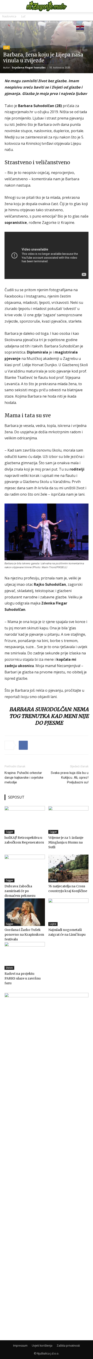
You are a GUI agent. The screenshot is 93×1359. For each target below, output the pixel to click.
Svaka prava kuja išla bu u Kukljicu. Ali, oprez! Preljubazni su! (69, 777)
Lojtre (53, 924)
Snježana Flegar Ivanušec (29, 67)
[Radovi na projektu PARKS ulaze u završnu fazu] (25, 956)
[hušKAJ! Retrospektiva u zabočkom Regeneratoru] (25, 820)
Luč (23, 16)
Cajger (9, 831)
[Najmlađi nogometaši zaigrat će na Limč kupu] (68, 912)
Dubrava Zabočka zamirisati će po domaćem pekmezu (20, 891)
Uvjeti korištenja (42, 1345)
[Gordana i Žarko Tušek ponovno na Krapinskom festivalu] (25, 912)
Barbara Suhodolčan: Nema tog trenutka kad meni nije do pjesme (49, 716)
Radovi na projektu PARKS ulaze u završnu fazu (23, 978)
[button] (7, 6)
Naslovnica (9, 16)
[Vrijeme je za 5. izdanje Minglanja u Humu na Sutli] (68, 820)
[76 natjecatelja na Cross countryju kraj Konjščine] (68, 868)
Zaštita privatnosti (68, 1345)
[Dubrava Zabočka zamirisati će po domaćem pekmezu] (25, 868)
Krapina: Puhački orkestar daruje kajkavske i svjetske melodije (24, 777)
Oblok (53, 880)
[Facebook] (23, 745)
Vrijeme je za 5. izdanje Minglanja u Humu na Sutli (65, 842)
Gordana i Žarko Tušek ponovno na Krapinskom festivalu (24, 934)
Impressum (20, 1345)
